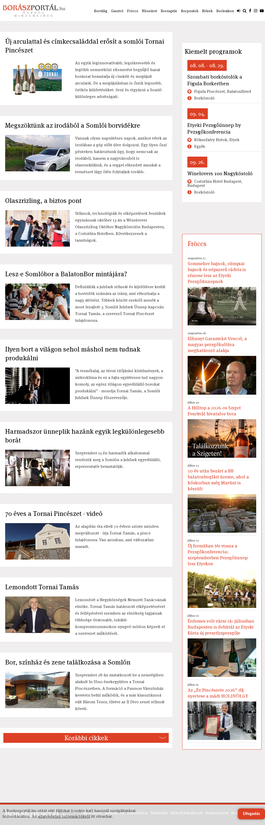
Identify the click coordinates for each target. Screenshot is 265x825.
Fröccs (132, 11)
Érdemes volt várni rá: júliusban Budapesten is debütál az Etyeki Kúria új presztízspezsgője (221, 625)
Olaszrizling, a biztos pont (43, 200)
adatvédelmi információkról (64, 816)
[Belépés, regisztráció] (238, 10)
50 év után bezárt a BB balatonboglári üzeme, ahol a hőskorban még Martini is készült (218, 477)
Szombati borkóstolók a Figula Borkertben (214, 80)
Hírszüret (149, 11)
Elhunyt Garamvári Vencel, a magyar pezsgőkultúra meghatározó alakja (217, 342)
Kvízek (207, 11)
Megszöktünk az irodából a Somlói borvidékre (72, 125)
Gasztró (117, 11)
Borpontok (189, 11)
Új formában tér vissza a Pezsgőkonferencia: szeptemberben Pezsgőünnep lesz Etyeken (218, 552)
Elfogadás (251, 814)
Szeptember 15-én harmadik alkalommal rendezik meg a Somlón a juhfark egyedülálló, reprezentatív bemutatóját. (118, 459)
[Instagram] (256, 10)
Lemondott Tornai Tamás (42, 587)
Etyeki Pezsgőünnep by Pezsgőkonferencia (214, 128)
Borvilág (100, 11)
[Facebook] (250, 10)
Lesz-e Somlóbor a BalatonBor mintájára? (66, 274)
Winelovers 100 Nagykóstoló (220, 173)
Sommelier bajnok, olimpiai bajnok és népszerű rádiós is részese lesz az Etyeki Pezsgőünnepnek (217, 270)
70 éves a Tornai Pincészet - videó (53, 513)
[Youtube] (262, 10)
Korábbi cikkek (86, 738)
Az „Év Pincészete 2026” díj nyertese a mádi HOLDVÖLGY (218, 691)
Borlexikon (225, 11)
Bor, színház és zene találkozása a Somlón (67, 662)
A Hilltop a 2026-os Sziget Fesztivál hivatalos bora (214, 408)
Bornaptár (169, 11)
